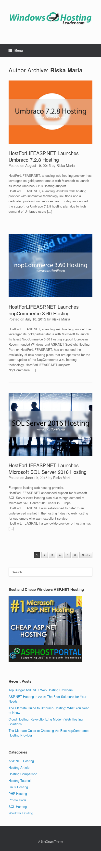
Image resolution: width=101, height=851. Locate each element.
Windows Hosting (21, 813)
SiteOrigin (47, 841)
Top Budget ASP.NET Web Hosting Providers (41, 690)
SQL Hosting (18, 806)
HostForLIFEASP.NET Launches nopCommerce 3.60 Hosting (44, 310)
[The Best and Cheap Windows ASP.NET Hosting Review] (50, 18)
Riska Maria (66, 70)
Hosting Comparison (23, 773)
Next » (86, 555)
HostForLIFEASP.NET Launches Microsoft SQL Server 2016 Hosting (48, 468)
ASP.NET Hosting (21, 760)
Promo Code (17, 800)
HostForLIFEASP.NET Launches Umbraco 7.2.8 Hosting (44, 156)
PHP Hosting (18, 793)
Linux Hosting (18, 787)
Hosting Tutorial (20, 780)
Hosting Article (19, 767)
